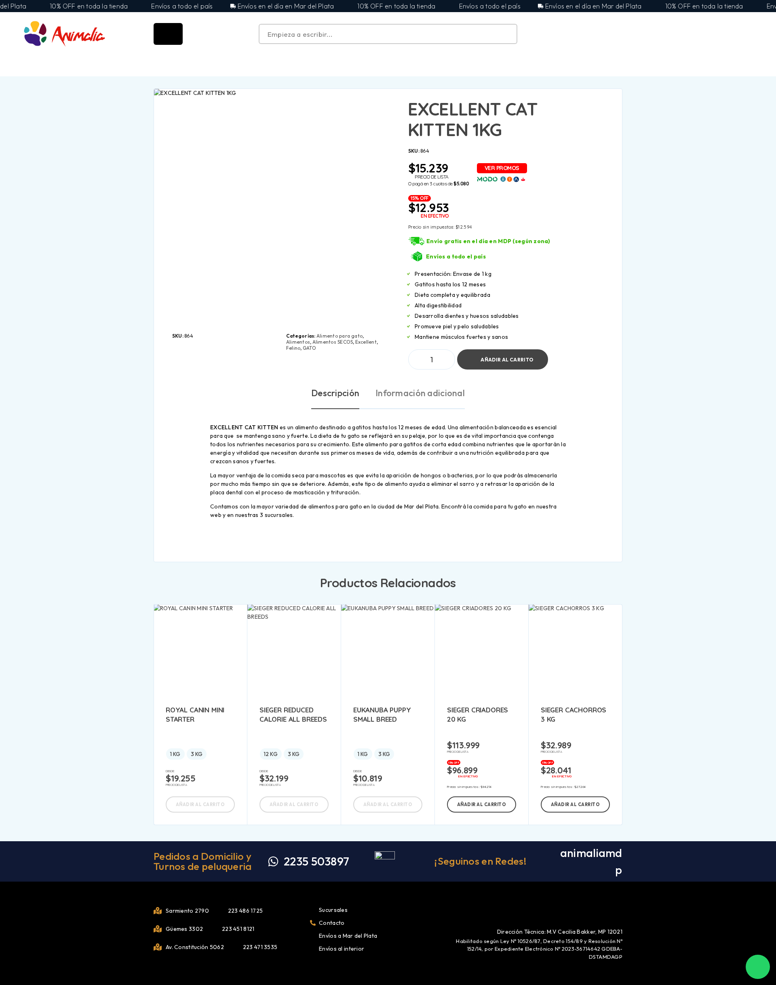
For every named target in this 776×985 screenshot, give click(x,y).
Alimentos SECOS (332, 342)
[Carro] (752, 33)
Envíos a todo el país (456, 256)
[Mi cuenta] (733, 34)
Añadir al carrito (507, 356)
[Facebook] (606, 909)
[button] (481, 804)
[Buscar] (715, 34)
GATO (309, 348)
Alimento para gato (339, 336)
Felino (293, 348)
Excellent (366, 342)
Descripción (335, 393)
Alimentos (298, 342)
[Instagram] (619, 909)
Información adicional (420, 393)
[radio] (175, 754)
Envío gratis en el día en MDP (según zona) (488, 241)
